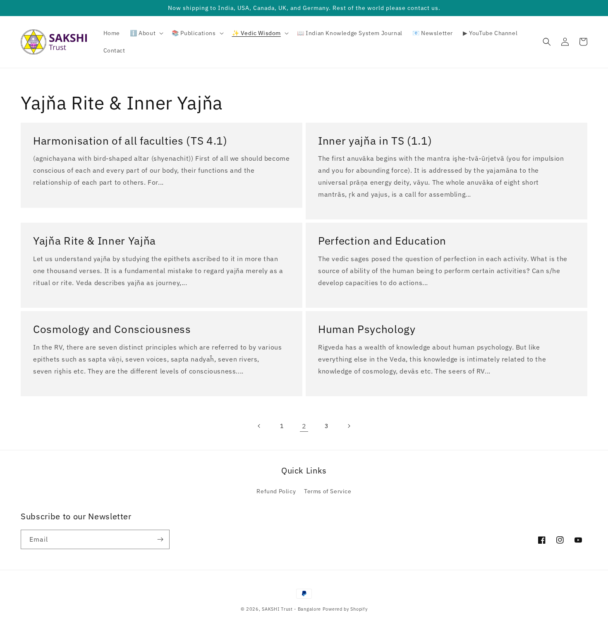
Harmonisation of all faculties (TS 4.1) (130, 140)
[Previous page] (259, 426)
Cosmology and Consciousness (112, 329)
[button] (146, 33)
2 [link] (304, 426)
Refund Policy (276, 491)
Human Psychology (367, 329)
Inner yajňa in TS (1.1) (375, 140)
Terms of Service (328, 491)
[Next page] (349, 426)
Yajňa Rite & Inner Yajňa (94, 240)
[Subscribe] (160, 539)
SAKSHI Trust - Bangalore (291, 609)
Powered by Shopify (345, 609)
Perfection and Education (382, 240)
